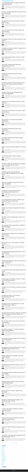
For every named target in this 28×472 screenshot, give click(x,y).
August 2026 (3, 446)
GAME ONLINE (3, 467)
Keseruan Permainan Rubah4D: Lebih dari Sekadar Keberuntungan (13, 418)
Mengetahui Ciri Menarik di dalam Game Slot (13, 364)
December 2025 (4, 456)
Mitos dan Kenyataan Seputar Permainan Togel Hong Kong (12, 182)
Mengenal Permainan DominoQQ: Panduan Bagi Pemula (13, 21)
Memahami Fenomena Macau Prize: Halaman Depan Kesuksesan (14, 338)
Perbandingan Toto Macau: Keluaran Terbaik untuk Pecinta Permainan (13, 279)
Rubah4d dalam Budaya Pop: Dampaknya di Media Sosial (13, 234)
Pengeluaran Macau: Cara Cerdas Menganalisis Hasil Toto (11, 295)
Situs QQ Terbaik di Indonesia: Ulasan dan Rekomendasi (13, 30)
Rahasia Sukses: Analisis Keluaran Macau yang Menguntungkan (13, 382)
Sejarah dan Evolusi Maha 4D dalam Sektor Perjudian (13, 102)
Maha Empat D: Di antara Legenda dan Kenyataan (12, 391)
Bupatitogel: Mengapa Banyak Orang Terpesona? (11, 129)
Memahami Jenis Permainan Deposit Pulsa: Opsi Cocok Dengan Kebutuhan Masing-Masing (13, 84)
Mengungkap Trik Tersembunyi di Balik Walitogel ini (12, 120)
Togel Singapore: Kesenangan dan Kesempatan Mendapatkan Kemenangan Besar (12, 173)
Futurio (15, 470)
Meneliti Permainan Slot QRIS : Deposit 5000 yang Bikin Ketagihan (14, 48)
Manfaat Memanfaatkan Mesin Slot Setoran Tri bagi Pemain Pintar (14, 261)
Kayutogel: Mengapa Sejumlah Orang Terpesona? (12, 74)
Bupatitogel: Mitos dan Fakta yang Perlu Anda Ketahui (14, 39)
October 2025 (3, 458)
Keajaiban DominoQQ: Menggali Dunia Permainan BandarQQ (12, 92)
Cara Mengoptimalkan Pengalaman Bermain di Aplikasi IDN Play (13, 3)
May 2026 (3, 450)
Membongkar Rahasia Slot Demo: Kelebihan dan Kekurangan (13, 225)
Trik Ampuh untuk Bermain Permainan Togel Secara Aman (13, 111)
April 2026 (3, 451)
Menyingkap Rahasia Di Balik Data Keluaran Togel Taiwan (13, 373)
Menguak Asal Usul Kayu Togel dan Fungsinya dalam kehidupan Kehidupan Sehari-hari (14, 313)
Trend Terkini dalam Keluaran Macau (11, 156)
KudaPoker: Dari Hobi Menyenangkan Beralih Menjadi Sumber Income (14, 435)
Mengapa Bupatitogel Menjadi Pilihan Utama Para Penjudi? (13, 252)
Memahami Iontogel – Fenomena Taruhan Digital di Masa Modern (13, 329)
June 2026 (3, 449)
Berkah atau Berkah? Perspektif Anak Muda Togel (13, 208)
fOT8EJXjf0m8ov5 (8, 5)
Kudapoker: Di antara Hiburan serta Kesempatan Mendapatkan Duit (11, 191)
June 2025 (3, 463)
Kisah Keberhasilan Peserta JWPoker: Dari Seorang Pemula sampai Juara (13, 200)
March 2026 (3, 452)
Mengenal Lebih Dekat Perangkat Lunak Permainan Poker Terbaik (12, 400)
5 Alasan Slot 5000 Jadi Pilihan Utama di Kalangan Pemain (12, 409)
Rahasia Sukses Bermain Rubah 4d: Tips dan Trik (14, 147)
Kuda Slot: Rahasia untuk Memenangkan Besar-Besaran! (12, 138)
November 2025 (4, 457)
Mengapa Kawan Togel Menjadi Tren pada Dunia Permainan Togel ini (13, 304)
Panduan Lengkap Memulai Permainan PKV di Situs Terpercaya (14, 12)
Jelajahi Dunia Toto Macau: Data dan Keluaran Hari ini (14, 287)
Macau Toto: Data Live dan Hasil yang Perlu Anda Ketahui (13, 321)
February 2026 (3, 453)
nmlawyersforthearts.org (7, 1)
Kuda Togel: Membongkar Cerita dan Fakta (13, 57)
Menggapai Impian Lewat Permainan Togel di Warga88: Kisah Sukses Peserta (14, 348)
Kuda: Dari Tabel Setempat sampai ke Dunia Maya (13, 427)
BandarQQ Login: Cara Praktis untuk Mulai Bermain (13, 243)
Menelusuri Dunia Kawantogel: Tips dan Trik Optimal (13, 217)
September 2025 (4, 459)
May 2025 (3, 464)
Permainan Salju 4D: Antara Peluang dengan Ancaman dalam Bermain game (13, 164)
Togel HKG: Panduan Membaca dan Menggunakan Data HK (11, 65)
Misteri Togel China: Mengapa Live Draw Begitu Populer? (12, 356)
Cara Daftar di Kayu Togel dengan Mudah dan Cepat (14, 270)
